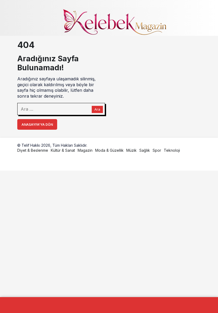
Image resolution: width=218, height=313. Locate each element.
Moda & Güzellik (109, 150)
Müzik (131, 150)
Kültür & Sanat (63, 150)
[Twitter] (34, 161)
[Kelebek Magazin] (114, 21)
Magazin (85, 150)
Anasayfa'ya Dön (37, 125)
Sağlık (144, 150)
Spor (157, 150)
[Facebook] (21, 161)
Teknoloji (172, 150)
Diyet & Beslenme (32, 150)
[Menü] (21, 18)
